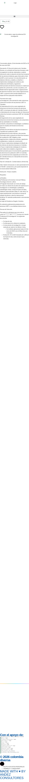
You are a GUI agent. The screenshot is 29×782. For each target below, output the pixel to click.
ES (7, 21)
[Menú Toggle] (2, 764)
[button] (14, 16)
